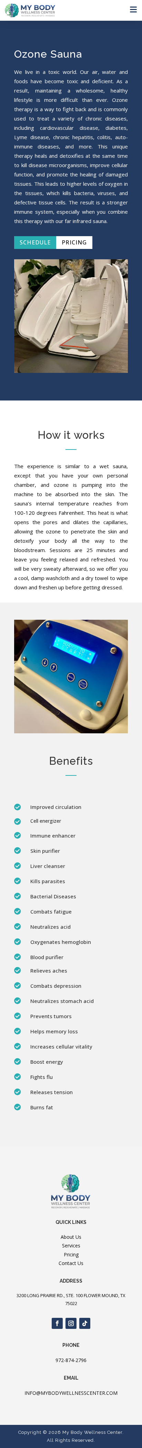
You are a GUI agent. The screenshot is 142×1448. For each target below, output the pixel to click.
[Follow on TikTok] (84, 1323)
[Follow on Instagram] (71, 1323)
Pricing (74, 242)
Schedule (35, 242)
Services (71, 1245)
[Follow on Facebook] (57, 1323)
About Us (71, 1237)
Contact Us (71, 1263)
